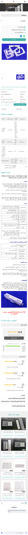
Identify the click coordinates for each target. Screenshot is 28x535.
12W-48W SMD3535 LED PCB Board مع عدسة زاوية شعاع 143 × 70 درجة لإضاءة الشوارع (19, 473)
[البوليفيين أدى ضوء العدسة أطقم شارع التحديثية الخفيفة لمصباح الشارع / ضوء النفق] (14, 58)
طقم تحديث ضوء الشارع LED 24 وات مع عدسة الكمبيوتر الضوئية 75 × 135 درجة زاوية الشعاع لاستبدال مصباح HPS (7, 494)
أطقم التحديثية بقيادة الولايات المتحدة (16, 398)
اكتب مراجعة (14, 338)
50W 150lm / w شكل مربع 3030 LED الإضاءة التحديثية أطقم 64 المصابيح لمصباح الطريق (7, 431)
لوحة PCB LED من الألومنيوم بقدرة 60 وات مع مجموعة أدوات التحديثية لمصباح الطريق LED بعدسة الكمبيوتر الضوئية (7, 473)
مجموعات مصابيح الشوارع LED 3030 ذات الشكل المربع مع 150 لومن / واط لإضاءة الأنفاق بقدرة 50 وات (19, 452)
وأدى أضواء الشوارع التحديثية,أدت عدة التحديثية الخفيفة (12, 401)
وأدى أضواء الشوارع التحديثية (18, 405)
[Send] (2, 532)
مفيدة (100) (19, 364)
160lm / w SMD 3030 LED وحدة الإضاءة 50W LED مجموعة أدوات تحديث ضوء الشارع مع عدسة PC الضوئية (19, 431)
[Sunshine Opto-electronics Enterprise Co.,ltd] (13, 2)
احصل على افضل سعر (20, 104)
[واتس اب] (24, 36)
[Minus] (2, 503)
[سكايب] (21, 36)
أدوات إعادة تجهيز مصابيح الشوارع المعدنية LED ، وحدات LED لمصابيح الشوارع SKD (7, 452)
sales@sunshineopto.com (17, 29)
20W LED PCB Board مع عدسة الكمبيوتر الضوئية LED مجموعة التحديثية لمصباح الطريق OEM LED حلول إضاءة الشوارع (19, 494)
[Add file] (26, 532)
